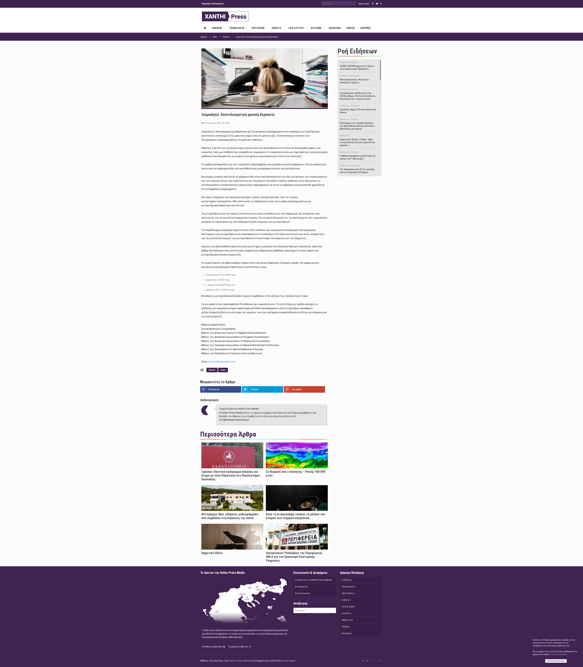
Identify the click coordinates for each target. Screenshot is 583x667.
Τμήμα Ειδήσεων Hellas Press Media (239, 408)
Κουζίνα (346, 613)
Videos (346, 626)
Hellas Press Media (239, 660)
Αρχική (203, 37)
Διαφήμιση (301, 586)
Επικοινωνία (302, 593)
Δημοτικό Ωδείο (212, 553)
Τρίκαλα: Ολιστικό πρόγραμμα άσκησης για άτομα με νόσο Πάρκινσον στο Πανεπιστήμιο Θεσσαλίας (230, 475)
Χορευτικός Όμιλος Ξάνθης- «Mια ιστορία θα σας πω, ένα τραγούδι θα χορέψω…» (357, 140)
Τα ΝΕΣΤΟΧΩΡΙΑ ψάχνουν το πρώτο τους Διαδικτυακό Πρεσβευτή (357, 65)
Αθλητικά (347, 619)
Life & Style (348, 606)
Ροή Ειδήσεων (357, 51)
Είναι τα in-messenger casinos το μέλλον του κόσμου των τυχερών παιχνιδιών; (295, 516)
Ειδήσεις (347, 579)
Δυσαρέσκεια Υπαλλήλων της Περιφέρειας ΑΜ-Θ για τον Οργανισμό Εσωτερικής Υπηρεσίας (294, 556)
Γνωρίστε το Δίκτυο (238, 646)
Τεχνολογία (348, 586)
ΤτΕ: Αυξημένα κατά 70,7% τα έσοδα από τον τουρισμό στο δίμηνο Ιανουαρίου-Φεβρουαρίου (357, 170)
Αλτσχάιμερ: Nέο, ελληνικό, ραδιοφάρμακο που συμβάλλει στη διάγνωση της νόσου (229, 516)
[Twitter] (376, 3)
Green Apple (289, 660)
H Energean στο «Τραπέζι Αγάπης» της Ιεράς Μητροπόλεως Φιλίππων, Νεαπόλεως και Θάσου (357, 124)
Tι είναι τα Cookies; (558, 654)
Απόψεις (347, 633)
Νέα (215, 37)
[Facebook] (372, 3)
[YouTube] (381, 3)
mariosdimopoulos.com (222, 361)
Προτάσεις (348, 593)
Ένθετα (226, 37)
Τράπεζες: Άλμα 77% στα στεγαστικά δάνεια (358, 109)
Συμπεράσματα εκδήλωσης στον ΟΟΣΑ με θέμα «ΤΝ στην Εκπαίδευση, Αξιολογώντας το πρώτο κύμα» (358, 94)
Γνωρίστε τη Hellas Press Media (313, 579)
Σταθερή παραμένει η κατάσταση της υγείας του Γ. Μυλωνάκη (358, 155)
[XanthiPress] (225, 16)
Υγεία (223, 370)
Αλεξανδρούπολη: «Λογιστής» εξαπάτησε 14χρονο (354, 79)
